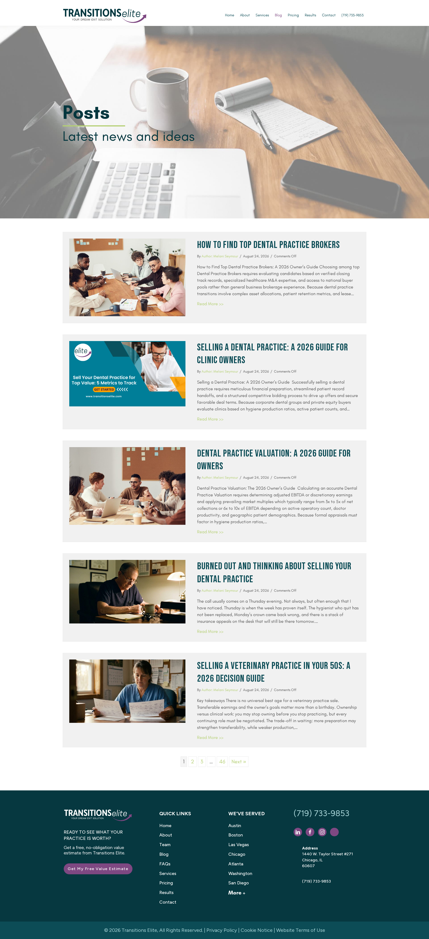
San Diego (238, 883)
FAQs (164, 863)
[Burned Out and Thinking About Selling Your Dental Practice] (127, 591)
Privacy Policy (221, 930)
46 (222, 761)
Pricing (166, 883)
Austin (234, 825)
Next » (238, 761)
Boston (235, 835)
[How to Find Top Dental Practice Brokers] (127, 276)
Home (165, 825)
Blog (163, 854)
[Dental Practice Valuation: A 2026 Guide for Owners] (127, 485)
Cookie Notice (257, 930)
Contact (167, 902)
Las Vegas (238, 844)
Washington (240, 873)
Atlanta (235, 863)
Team (164, 844)
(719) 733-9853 (321, 813)
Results (166, 892)
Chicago (236, 854)
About (165, 835)
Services (167, 873)
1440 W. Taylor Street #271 (327, 854)
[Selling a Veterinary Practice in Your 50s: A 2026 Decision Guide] (127, 690)
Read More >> (210, 303)
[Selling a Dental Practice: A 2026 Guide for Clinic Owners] (127, 373)
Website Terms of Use (300, 930)
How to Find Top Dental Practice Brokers (268, 245)
